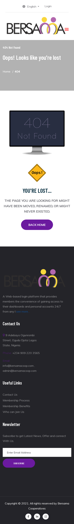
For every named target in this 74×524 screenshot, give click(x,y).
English (32, 6)
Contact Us (10, 394)
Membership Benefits (16, 406)
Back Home (37, 225)
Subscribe (18, 463)
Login (48, 6)
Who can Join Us (13, 412)
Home (6, 71)
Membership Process (16, 400)
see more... (23, 311)
